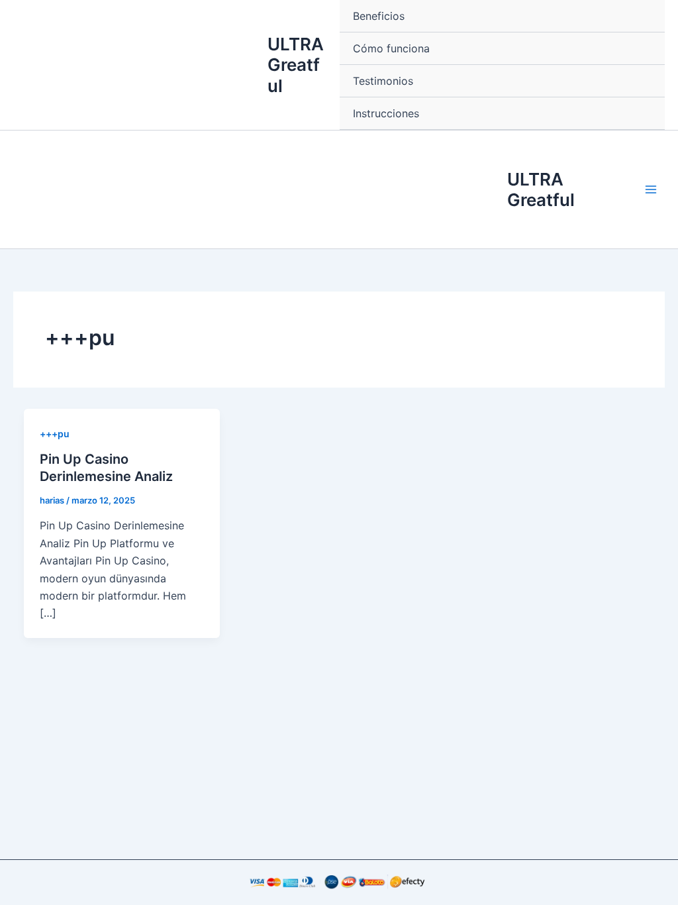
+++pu (55, 433)
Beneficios (379, 16)
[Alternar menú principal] (651, 189)
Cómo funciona (391, 48)
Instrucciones (386, 113)
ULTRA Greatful (295, 64)
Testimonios (383, 80)
